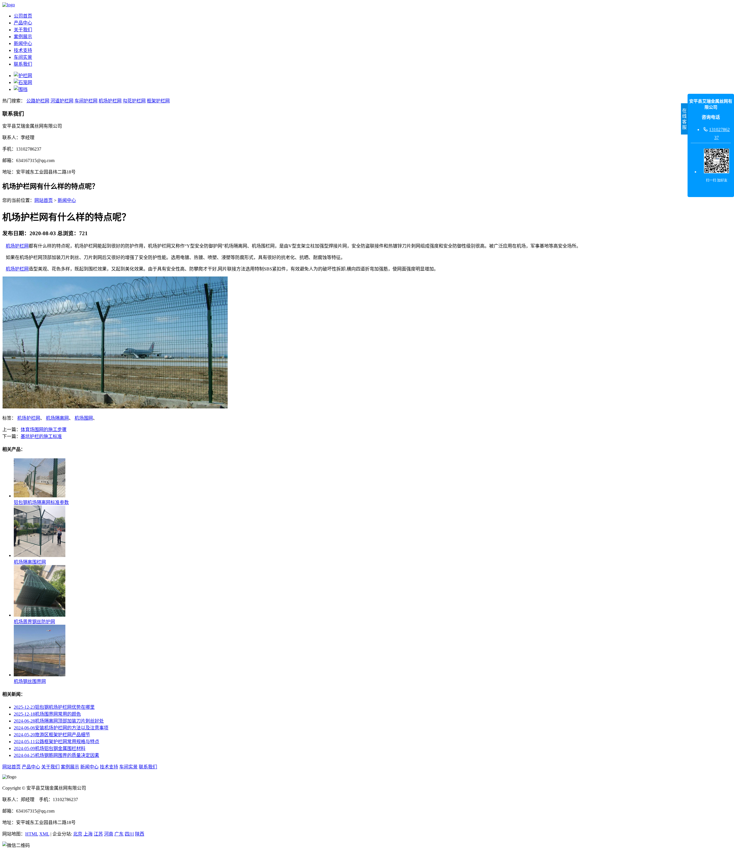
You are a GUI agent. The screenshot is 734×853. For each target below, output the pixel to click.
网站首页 (43, 200)
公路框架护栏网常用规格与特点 (56, 741)
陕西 (139, 833)
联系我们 (23, 64)
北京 (77, 833)
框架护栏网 (158, 100)
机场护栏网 (110, 100)
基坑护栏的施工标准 (41, 436)
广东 (119, 833)
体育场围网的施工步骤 (44, 429)
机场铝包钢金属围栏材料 (49, 748)
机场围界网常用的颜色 (47, 714)
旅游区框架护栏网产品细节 (52, 734)
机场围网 (84, 418)
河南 (108, 833)
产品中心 (23, 22)
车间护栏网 (86, 100)
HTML (31, 833)
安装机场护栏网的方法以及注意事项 (61, 727)
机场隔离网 (57, 418)
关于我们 (23, 29)
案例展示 (23, 36)
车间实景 (23, 57)
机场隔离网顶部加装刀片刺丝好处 (59, 720)
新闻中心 (23, 43)
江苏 (98, 833)
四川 (129, 833)
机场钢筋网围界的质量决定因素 (56, 755)
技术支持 (23, 50)
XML (44, 833)
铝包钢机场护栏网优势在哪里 (54, 707)
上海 (88, 833)
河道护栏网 (61, 100)
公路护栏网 (37, 100)
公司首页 (23, 15)
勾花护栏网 (134, 100)
